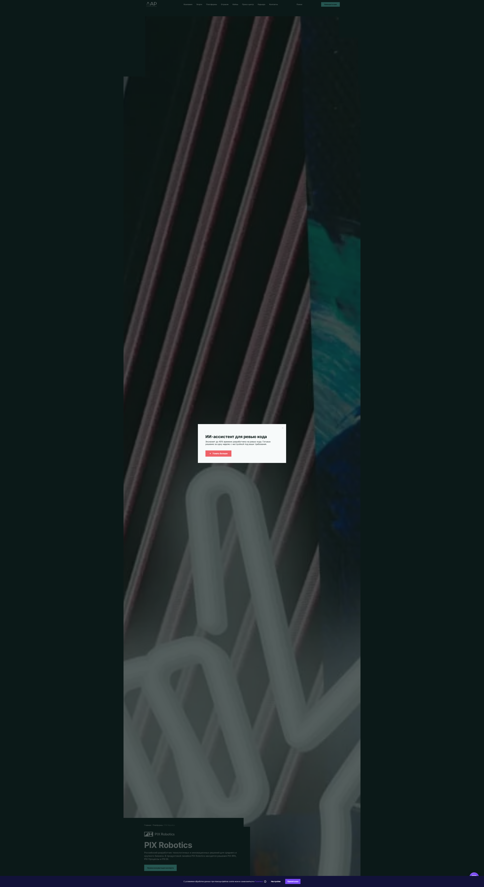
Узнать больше (220, 453)
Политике (259, 881)
